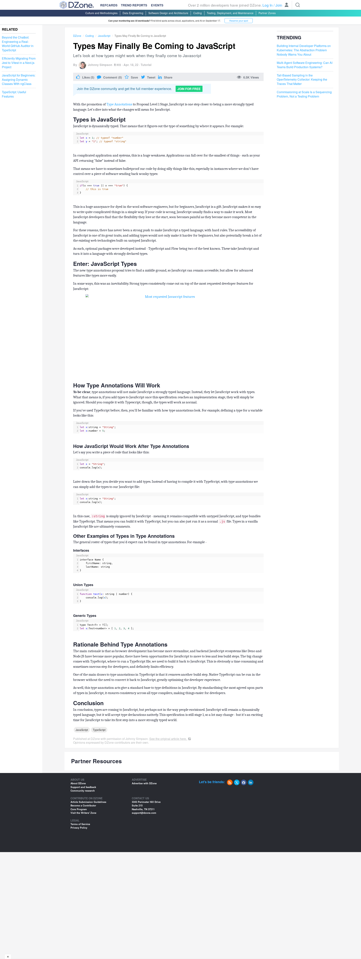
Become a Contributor (83, 805)
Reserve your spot (238, 20)
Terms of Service (80, 824)
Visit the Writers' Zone (83, 813)
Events (157, 5)
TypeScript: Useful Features (14, 94)
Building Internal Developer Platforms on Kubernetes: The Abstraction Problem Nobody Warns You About (304, 50)
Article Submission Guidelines (88, 802)
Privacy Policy (79, 827)
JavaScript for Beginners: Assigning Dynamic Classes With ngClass (18, 79)
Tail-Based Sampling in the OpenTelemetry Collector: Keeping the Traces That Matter (302, 79)
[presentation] (171, 139)
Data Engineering (133, 13)
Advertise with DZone (144, 783)
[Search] (297, 5)
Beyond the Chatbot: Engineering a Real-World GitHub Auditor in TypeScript (17, 43)
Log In (267, 5)
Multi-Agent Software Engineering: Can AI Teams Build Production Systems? (304, 65)
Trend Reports (134, 5)
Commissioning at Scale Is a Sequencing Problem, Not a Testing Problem (304, 94)
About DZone (78, 783)
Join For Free (189, 89)
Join (278, 5)
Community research (83, 790)
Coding (197, 13)
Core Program (79, 809)
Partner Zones (267, 13)
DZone (77, 36)
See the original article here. (168, 739)
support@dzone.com (144, 813)
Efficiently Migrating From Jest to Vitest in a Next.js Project (19, 62)
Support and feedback (83, 787)
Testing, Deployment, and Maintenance (230, 13)
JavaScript (104, 36)
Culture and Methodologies (101, 13)
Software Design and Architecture (168, 13)
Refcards (109, 5)
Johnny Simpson (100, 65)
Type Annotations (119, 104)
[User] (286, 5)
